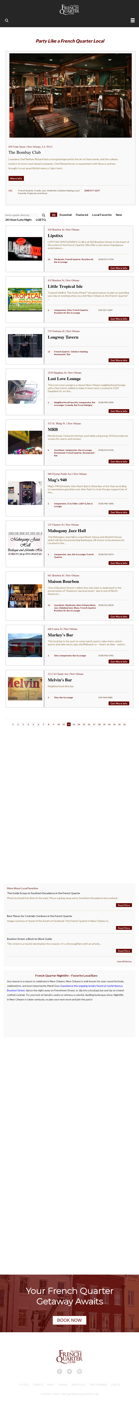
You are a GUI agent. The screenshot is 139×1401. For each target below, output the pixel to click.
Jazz (69, 554)
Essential (66, 214)
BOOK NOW (69, 1320)
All (53, 214)
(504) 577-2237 (92, 190)
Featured (82, 214)
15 (84, 724)
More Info (16, 178)
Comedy (69, 405)
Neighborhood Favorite (66, 402)
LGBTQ (41, 219)
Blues (76, 607)
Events (38, 1384)
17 (94, 724)
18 (99, 724)
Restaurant (59, 452)
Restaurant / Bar (62, 354)
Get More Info (118, 267)
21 (114, 724)
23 (124, 724)
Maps (50, 1384)
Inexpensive (60, 310)
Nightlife (78, 1384)
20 (109, 724)
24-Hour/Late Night (18, 219)
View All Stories (124, 961)
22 (119, 724)
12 (69, 724)
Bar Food (78, 405)
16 (89, 724)
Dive (69, 310)
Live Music (59, 450)
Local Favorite (102, 214)
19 (104, 724)
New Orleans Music (86, 605)
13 (74, 724)
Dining (63, 1384)
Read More (124, 905)
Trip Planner (98, 1384)
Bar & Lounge (61, 262)
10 (59, 724)
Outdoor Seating (79, 351)
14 (79, 724)
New (119, 214)
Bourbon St (87, 259)
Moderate (59, 259)
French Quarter (73, 259)
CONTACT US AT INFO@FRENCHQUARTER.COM (69, 1394)
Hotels (24, 1384)
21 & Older (72, 503)
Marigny (88, 405)
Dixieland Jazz (66, 607)
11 (64, 724)
